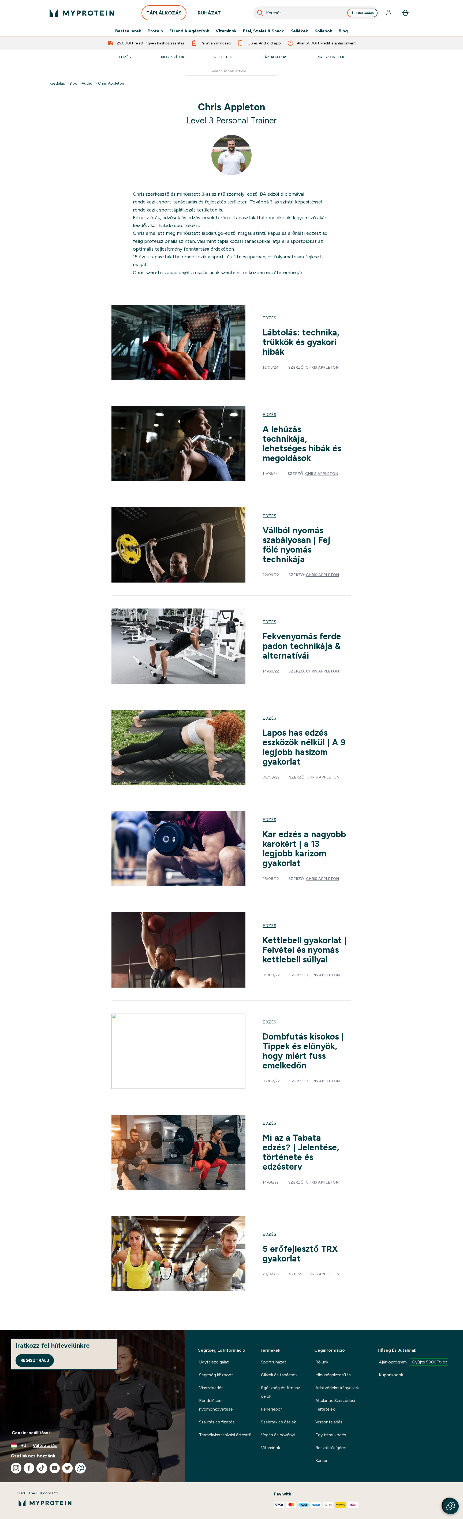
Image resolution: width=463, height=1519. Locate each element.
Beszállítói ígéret (331, 1447)
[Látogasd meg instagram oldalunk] (16, 1468)
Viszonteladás (328, 1422)
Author (88, 83)
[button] (450, 1506)
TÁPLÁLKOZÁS (164, 13)
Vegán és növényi (278, 1435)
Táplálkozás (274, 57)
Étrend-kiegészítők (189, 31)
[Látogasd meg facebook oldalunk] (29, 1468)
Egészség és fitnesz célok (280, 1392)
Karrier (321, 1460)
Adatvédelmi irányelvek (337, 1387)
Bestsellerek (128, 31)
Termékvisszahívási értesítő (225, 1435)
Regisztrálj (34, 1360)
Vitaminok (226, 31)
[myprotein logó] (82, 13)
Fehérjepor (271, 1409)
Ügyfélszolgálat (214, 1362)
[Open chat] (80, 1468)
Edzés (125, 57)
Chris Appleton (111, 83)
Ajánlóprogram (413, 1362)
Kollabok (323, 31)
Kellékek (299, 31)
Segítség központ (216, 1375)
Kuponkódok (391, 1375)
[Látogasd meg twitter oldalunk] (67, 1468)
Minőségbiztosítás (333, 1375)
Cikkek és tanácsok (279, 1375)
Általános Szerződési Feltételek (335, 1404)
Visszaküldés (211, 1387)
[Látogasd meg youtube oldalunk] (54, 1468)
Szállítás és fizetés (217, 1422)
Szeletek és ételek (278, 1422)
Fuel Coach (365, 13)
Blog (343, 31)
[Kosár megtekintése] (405, 13)
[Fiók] (389, 13)
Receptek (223, 57)
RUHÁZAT (209, 13)
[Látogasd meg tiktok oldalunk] (41, 1468)
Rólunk (321, 1362)
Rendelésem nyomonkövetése (216, 1404)
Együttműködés (330, 1435)
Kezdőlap (57, 83)
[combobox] (316, 12)
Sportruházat (273, 1362)
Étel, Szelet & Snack (263, 31)
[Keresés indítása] (260, 12)
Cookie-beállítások (31, 1432)
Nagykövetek (331, 57)
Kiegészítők (172, 57)
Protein (155, 31)
